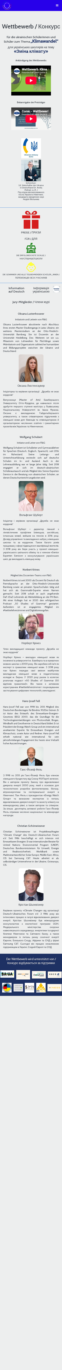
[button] (55, 5)
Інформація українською (41, 290)
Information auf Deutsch (16, 290)
